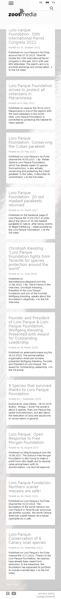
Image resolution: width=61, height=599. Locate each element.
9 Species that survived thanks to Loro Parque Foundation (30, 389)
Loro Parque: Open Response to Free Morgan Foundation (26, 438)
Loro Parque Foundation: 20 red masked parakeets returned (26, 198)
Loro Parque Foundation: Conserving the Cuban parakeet (30, 142)
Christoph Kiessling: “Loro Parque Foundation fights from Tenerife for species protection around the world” (29, 258)
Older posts (12, 584)
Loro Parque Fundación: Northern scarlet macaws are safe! (30, 486)
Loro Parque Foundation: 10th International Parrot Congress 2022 (26, 36)
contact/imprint (46, 596)
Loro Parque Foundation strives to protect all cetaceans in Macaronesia (30, 91)
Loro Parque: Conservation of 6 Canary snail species (27, 538)
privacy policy (46, 593)
